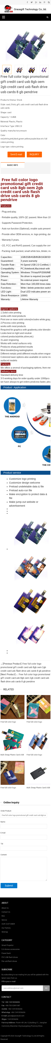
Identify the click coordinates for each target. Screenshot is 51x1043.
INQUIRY (34, 154)
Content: (4, 855)
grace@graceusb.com (16, 1016)
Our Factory (6, 928)
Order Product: (6, 811)
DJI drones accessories (11, 949)
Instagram (40, 2)
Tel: (2, 844)
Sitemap (5, 932)
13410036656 (12, 1019)
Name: (3, 822)
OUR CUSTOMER (8, 924)
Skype (48, 2)
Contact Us (6, 912)
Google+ (36, 2)
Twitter (31, 2)
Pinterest (44, 2)
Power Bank (6, 953)
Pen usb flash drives (9, 961)
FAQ (3, 916)
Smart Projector (7, 945)
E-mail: (3, 833)
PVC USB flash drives (10, 957)
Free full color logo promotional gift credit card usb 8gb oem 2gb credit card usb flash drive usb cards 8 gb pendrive (25, 667)
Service (4, 920)
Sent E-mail (16, 154)
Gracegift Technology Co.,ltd (25, 1036)
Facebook (27, 2)
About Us (5, 908)
